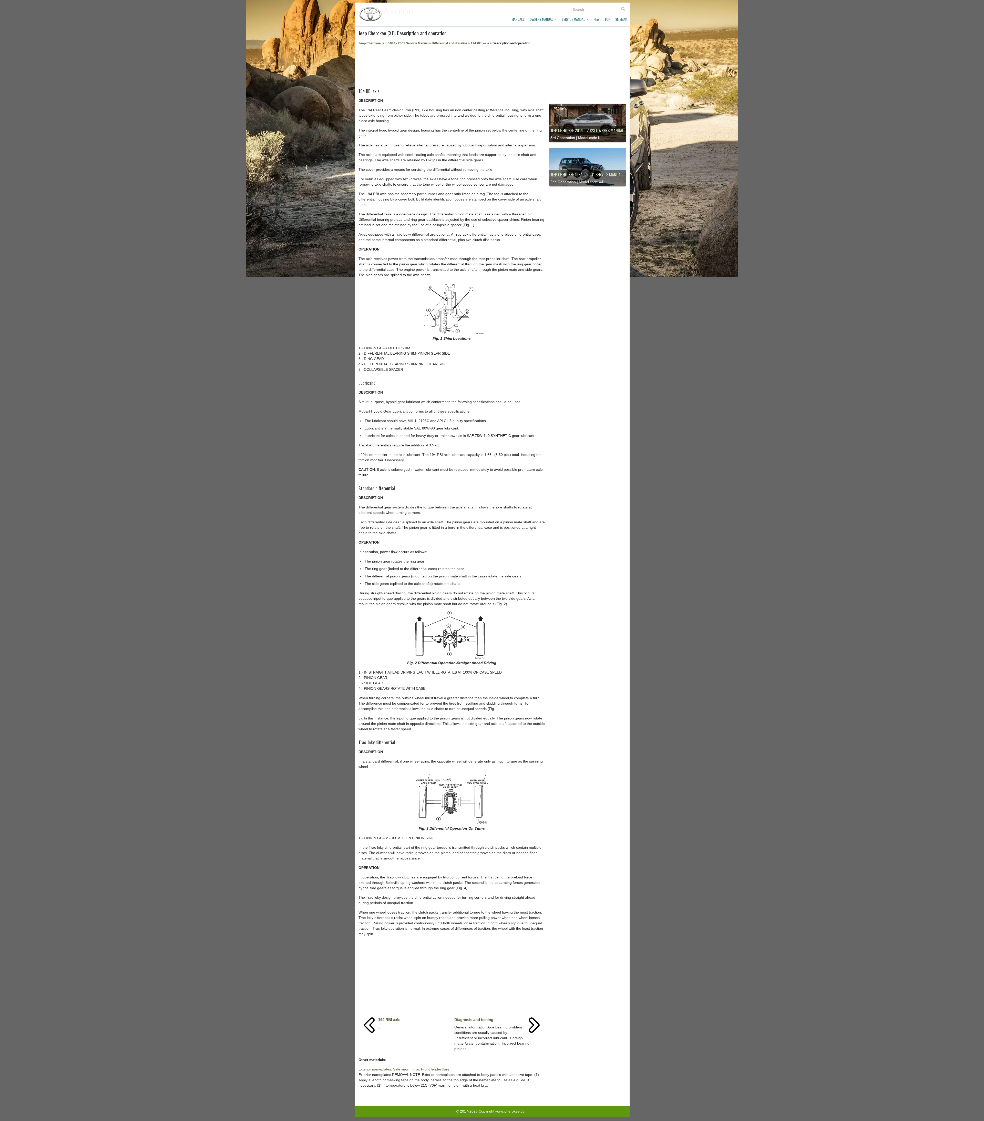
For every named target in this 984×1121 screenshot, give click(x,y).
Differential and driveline (449, 43)
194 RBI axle (480, 43)
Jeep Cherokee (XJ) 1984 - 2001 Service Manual (393, 43)
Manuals (518, 19)
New (596, 19)
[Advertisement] (451, 65)
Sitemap (621, 19)
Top (607, 19)
